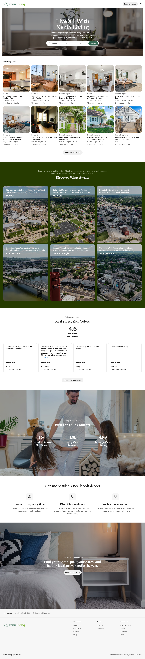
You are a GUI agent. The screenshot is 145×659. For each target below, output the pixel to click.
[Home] (14, 625)
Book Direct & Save (72, 572)
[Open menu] (141, 4)
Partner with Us (130, 4)
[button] (22, 613)
